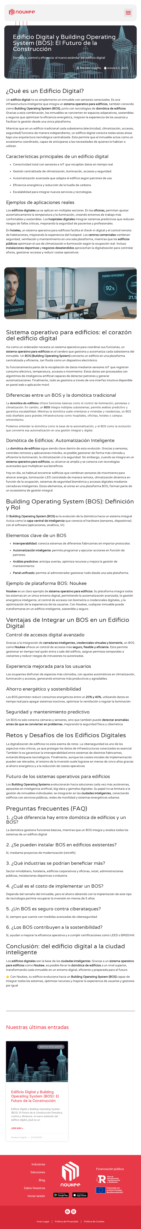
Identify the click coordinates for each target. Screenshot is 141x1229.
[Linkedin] (73, 1211)
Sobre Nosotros (34, 1188)
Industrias (38, 1164)
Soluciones (37, 1172)
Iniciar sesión (36, 1196)
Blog (42, 1180)
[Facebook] (67, 1211)
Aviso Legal (43, 1221)
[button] (128, 13)
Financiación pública (110, 1169)
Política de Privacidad (66, 1221)
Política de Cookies (94, 1221)
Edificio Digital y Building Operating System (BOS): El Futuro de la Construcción (35, 1096)
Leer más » (17, 1128)
